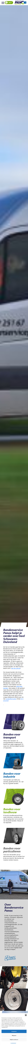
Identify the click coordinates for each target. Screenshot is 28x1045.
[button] (26, 1015)
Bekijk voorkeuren (14, 1039)
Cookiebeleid (13, 1043)
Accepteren (14, 1031)
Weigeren (14, 1035)
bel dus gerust (15, 668)
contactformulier (11, 699)
